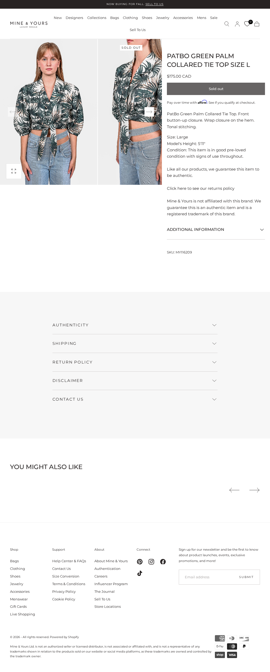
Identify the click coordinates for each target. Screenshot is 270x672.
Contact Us (61, 568)
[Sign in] (237, 24)
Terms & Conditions (68, 584)
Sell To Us (138, 30)
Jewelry (162, 18)
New (58, 18)
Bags (114, 18)
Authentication (107, 568)
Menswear (19, 599)
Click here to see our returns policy (200, 188)
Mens (201, 18)
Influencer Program (111, 584)
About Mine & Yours (111, 561)
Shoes (147, 18)
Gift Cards (18, 606)
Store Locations (107, 606)
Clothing (130, 18)
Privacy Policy (64, 591)
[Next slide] (149, 112)
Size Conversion (65, 576)
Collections (96, 18)
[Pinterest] (140, 562)
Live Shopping (22, 614)
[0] (247, 24)
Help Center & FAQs (69, 561)
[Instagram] (151, 562)
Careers (100, 576)
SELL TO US (155, 4)
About (99, 549)
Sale (214, 18)
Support (58, 549)
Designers (74, 18)
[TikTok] (140, 573)
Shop (14, 549)
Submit (246, 577)
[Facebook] (163, 562)
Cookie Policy (63, 599)
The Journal (104, 591)
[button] (227, 24)
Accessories (183, 18)
